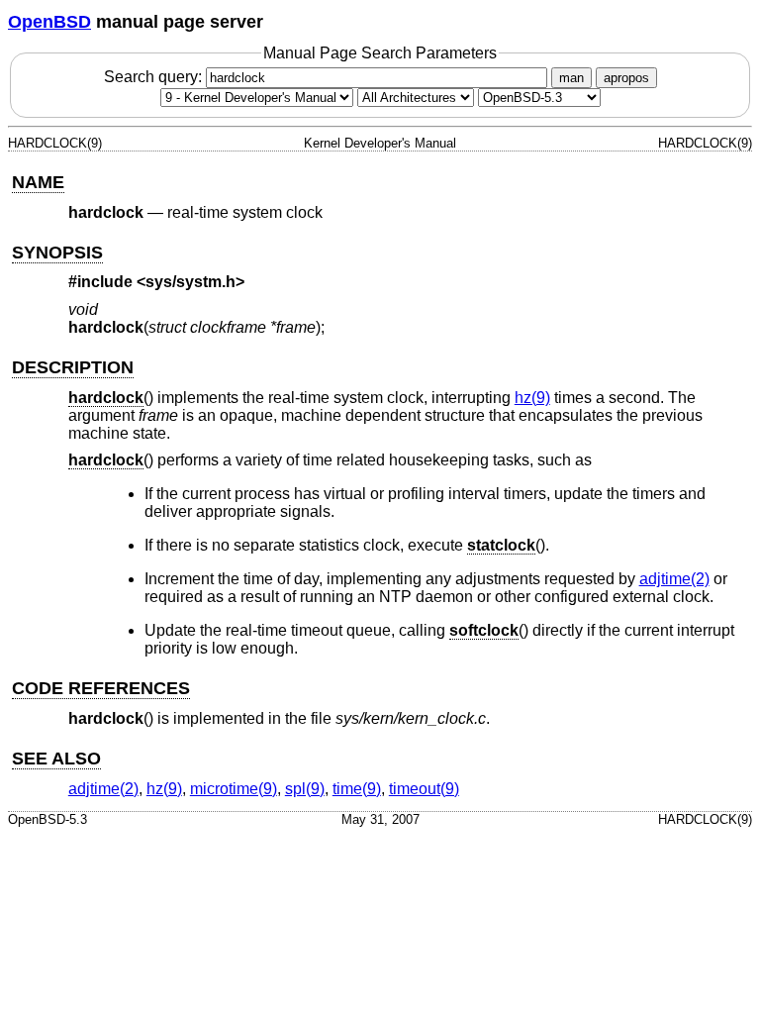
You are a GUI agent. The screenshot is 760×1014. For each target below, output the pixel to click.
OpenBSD (49, 22)
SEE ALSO (56, 758)
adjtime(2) (674, 578)
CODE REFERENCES (101, 688)
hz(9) (532, 397)
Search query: (155, 76)
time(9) (356, 788)
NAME (38, 182)
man (571, 77)
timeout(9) (424, 788)
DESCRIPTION (73, 367)
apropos (626, 77)
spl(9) (305, 788)
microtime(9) (233, 788)
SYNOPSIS (57, 252)
